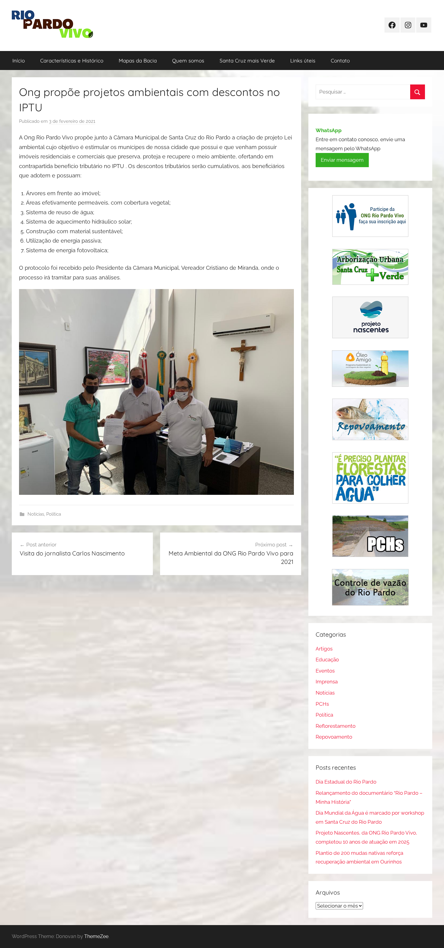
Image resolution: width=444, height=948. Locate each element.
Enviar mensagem (342, 160)
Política (53, 514)
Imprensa (327, 682)
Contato (340, 60)
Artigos (324, 649)
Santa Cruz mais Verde (247, 60)
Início (18, 60)
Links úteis (302, 60)
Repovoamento (334, 737)
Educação (327, 660)
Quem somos (188, 60)
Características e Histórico (71, 60)
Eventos (325, 671)
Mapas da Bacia (138, 60)
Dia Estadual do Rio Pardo (346, 782)
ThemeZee (96, 936)
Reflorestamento (336, 726)
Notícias (35, 514)
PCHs (322, 704)
